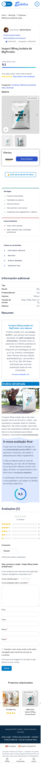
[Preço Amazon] (15, 694)
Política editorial (10, 740)
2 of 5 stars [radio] (24, 579)
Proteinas (22, 15)
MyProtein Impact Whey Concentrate (30, 711)
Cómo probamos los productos (14, 38)
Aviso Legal (6, 737)
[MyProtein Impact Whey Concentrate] (30, 698)
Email (4, 639)
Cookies (35, 737)
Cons (4, 619)
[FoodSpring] (11, 698)
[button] (4, 114)
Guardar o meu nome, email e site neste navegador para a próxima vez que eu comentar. (19, 652)
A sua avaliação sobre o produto (15, 583)
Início (4, 15)
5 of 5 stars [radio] (29, 579)
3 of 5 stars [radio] (25, 579)
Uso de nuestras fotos (28, 740)
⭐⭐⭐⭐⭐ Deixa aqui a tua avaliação (18, 76)
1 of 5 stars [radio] (22, 579)
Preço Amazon (27, 159)
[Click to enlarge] (5, 129)
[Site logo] (21, 4)
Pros (3, 610)
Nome (5, 629)
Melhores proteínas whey (12, 18)
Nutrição (11, 15)
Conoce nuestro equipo (11, 35)
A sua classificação (10, 579)
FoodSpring (10, 709)
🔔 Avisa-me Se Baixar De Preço (20, 175)
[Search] (37, 4)
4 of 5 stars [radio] (27, 579)
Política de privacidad (21, 737)
